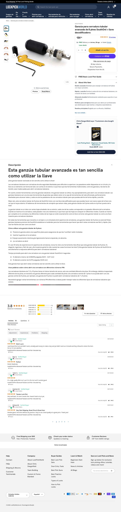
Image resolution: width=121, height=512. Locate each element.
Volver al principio (60, 445)
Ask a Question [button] (90, 313)
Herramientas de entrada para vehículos (56, 15)
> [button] (68, 422)
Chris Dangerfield (83, 121)
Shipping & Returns (13, 468)
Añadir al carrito (102, 50)
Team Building (33, 470)
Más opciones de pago (102, 61)
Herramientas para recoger (75, 15)
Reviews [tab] (11, 321)
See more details (80, 113)
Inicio (7, 20)
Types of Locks (57, 481)
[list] (41, 55)
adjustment (13, 333)
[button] (109, 352)
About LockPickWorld (36, 460)
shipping (44, 333)
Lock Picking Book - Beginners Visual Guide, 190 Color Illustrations (96, 144)
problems (35, 333)
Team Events (100, 14)
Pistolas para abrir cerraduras (38, 15)
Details (109, 42)
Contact (9, 460)
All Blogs (74, 470)
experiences (24, 333)
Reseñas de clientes (111, 15)
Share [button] (11, 352)
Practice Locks (25, 14)
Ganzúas (17, 14)
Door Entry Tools (57, 466)
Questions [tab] (24, 321)
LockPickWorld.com (15, 505)
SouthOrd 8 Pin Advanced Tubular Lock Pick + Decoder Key (24, 350)
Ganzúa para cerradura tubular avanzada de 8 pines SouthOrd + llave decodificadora (23, 20)
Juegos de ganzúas (9, 15)
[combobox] (66, 7)
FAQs (8, 464)
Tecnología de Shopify (28, 505)
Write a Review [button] (107, 313)
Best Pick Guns (57, 470)
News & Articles (77, 466)
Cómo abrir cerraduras (89, 15)
